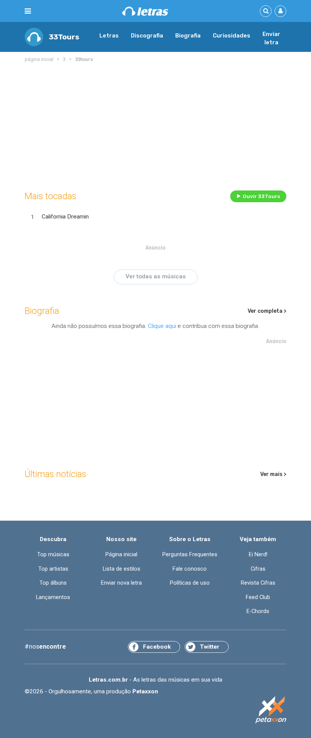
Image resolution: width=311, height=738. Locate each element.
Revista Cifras (258, 582)
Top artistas (53, 568)
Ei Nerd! (258, 554)
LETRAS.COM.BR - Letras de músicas (145, 11)
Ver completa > (267, 311)
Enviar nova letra (121, 582)
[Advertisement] (155, 125)
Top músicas (53, 554)
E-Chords (258, 611)
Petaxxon (145, 691)
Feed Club (258, 597)
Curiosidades (231, 35)
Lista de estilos (121, 568)
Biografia (188, 35)
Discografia (147, 35)
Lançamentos (53, 597)
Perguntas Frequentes (189, 554)
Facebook (157, 646)
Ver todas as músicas (156, 276)
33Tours (64, 37)
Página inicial (121, 554)
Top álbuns (53, 582)
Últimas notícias (55, 474)
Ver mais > (273, 474)
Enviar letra (271, 38)
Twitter (209, 646)
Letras (109, 35)
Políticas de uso (190, 582)
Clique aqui (162, 326)
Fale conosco (190, 568)
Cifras (258, 568)
